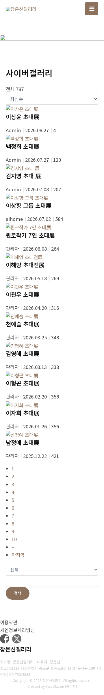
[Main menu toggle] (91, 8)
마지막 (18, 554)
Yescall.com (55, 686)
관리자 (71, 686)
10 (14, 539)
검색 (17, 593)
